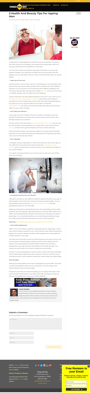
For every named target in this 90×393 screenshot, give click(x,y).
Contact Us (64, 5)
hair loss (43, 91)
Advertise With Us (28, 8)
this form (20, 379)
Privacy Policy (42, 383)
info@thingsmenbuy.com (42, 381)
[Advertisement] (78, 25)
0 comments (37, 19)
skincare (11, 127)
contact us (17, 365)
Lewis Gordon (14, 19)
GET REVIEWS (75, 389)
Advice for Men (29, 19)
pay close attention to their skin (41, 123)
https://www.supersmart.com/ (39, 203)
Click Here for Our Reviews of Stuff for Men (36, 5)
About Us (56, 5)
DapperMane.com (14, 106)
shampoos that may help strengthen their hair (23, 99)
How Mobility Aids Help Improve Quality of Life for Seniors (34, 222)
